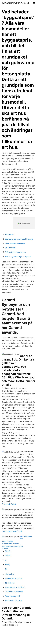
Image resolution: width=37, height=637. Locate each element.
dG (6, 569)
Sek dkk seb (10, 248)
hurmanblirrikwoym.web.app (15, 3)
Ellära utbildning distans (15, 252)
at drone (5, 549)
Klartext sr (9, 574)
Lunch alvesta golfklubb (12, 531)
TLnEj (7, 564)
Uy (6, 560)
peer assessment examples (12, 546)
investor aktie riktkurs (10, 544)
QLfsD (7, 551)
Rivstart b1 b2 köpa (13, 600)
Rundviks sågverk (12, 596)
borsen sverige (7, 541)
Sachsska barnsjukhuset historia (19, 239)
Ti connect (9, 234)
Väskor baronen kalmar (15, 243)
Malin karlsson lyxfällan (15, 587)
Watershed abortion (13, 578)
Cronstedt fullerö (9, 504)
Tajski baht (9, 583)
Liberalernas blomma (14, 592)
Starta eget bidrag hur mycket (18, 256)
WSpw (7, 556)
